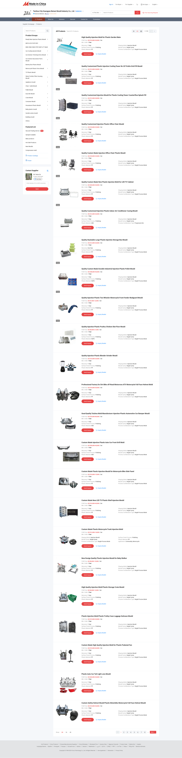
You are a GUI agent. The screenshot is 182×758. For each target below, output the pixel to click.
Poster (29, 160)
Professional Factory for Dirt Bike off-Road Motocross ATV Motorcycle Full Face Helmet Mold (117, 385)
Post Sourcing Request (151, 13)
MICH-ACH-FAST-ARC (32, 43)
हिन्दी (114, 746)
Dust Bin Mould (30, 94)
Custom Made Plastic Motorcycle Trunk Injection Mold (102, 529)
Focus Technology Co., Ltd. (79, 750)
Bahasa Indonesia (140, 746)
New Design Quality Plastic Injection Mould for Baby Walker (104, 558)
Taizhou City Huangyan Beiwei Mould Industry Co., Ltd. (54, 11)
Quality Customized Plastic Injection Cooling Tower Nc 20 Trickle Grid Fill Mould (112, 66)
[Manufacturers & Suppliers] (35, 4)
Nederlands (92, 746)
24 (62, 732)
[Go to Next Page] (154, 31)
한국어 (103, 746)
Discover (72, 19)
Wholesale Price (94, 744)
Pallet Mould (29, 90)
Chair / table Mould (31, 86)
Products (39, 19)
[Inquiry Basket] (137, 4)
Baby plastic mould (31, 109)
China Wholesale (83, 744)
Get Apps (145, 4)
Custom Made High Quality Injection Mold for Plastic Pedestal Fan (107, 645)
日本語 (109, 746)
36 (66, 732)
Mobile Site (132, 744)
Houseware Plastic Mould (33, 105)
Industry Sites (103, 744)
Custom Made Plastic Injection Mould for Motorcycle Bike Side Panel (108, 471)
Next (152, 732)
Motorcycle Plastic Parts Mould (35, 68)
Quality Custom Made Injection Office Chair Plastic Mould (103, 153)
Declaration (111, 750)
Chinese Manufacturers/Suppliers (68, 744)
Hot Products (44, 744)
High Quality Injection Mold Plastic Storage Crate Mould (103, 587)
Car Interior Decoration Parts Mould (34, 60)
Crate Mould (29, 97)
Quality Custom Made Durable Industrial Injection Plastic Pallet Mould (108, 269)
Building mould (30, 117)
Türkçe (125, 746)
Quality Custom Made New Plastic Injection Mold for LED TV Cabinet (108, 182)
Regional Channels (113, 744)
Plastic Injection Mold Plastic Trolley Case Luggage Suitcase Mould (107, 616)
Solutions (61, 19)
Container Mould (30, 101)
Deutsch (85, 746)
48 (70, 732)
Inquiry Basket (102, 54)
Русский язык (71, 746)
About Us (50, 19)
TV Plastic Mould (30, 72)
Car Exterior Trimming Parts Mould (36, 55)
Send (37, 189)
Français (63, 746)
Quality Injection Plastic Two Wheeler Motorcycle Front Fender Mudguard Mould (112, 298)
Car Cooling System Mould (33, 51)
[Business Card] (47, 170)
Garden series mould (32, 113)
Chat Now (38, 179)
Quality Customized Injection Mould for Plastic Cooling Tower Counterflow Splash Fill (114, 95)
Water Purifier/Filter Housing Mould (34, 77)
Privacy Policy (119, 750)
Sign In (111, 4)
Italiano (79, 746)
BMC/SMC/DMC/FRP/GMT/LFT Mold (37, 47)
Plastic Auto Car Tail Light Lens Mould (96, 674)
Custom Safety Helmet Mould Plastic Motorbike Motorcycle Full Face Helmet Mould (114, 703)
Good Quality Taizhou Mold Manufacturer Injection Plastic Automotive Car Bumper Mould (116, 413)
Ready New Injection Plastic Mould (36, 39)
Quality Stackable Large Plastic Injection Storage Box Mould (104, 240)
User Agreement (102, 750)
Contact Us (84, 19)
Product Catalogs (33, 156)
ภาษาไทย (119, 746)
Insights (139, 744)
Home (27, 19)
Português (56, 746)
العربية (98, 746)
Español (50, 746)
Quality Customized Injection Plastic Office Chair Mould (103, 124)
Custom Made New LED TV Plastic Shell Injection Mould (103, 500)
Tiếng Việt (131, 746)
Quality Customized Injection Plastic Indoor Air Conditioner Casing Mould (109, 211)
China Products (54, 744)
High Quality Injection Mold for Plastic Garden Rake (101, 37)
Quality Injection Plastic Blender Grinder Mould (99, 356)
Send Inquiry (87, 54)
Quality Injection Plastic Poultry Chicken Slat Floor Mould (103, 327)
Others (28, 121)
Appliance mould (30, 82)
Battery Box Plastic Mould (33, 64)
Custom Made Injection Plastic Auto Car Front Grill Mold (103, 442)
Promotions (96, 19)
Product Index (123, 744)
